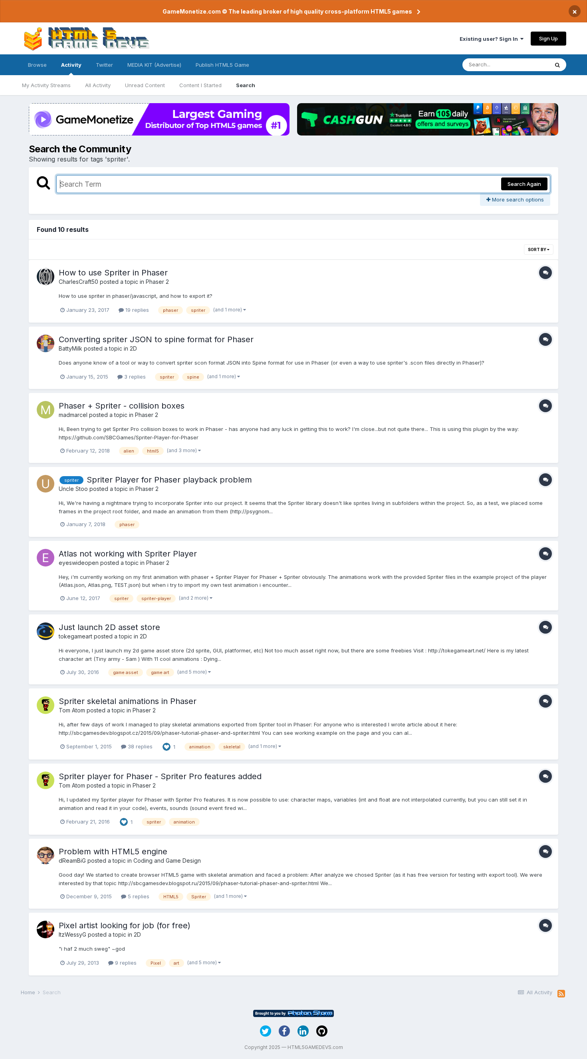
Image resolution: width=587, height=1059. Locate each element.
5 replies (137, 896)
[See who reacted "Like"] (166, 746)
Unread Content (145, 85)
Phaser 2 (157, 281)
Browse (37, 65)
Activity (71, 65)
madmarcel (73, 414)
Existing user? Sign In (490, 39)
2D (133, 348)
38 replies (139, 746)
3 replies (134, 376)
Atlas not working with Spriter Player (128, 553)
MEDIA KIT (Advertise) (154, 65)
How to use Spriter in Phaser (113, 272)
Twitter (104, 65)
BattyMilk (70, 348)
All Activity (98, 85)
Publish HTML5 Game (222, 65)
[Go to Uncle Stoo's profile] (45, 484)
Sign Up (548, 38)
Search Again (524, 184)
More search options (517, 199)
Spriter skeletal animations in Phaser (127, 701)
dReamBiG (72, 860)
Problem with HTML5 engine (113, 851)
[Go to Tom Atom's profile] (45, 705)
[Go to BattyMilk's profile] (45, 343)
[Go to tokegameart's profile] (45, 631)
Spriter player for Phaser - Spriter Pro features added (160, 776)
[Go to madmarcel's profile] (45, 410)
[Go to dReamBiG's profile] (45, 855)
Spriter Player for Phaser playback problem (169, 480)
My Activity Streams (46, 85)
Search (245, 85)
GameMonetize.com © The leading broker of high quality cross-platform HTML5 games (287, 11)
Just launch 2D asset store (109, 627)
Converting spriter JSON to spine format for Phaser (156, 339)
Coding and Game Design (167, 860)
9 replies (125, 962)
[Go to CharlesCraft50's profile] (45, 276)
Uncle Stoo (73, 488)
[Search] (557, 64)
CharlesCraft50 (78, 281)
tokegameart (75, 636)
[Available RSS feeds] (561, 993)
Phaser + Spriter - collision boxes (121, 406)
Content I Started (200, 85)
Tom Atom (72, 710)
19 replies (136, 310)
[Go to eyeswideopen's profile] (45, 557)
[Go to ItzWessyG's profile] (45, 929)
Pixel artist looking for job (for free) (124, 925)
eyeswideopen (79, 562)
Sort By (537, 249)
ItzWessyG (72, 934)
